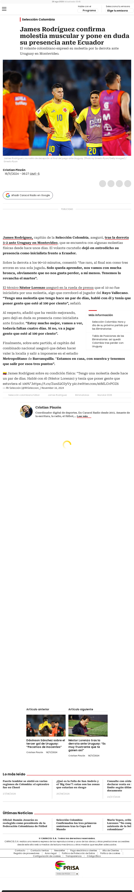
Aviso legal (51, 853)
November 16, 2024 (53, 388)
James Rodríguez (57, 395)
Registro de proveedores (26, 853)
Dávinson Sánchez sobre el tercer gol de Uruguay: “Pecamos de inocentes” (45, 743)
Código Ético (94, 856)
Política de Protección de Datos (78, 853)
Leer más (82, 416)
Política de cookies (110, 853)
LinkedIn (119, 183)
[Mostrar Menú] (4, 9)
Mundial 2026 (105, 395)
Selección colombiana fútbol (23, 395)
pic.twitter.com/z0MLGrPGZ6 (95, 384)
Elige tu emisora (117, 10)
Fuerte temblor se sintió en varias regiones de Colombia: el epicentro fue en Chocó (26, 784)
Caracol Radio (16, 9)
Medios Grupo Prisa (67, 874)
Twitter (110, 183)
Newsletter (59, 850)
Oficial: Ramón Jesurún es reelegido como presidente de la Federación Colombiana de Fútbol (25, 823)
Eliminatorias (82, 395)
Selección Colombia (38, 19)
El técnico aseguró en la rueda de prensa (48, 287)
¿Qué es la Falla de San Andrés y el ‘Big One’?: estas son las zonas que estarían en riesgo (78, 784)
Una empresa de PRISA (67, 865)
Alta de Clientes (110, 850)
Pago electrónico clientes (83, 850)
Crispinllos (28, 170)
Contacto (20, 850)
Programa (89, 10)
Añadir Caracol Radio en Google (30, 195)
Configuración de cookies (47, 856)
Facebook (102, 183)
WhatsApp (127, 183)
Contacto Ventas (40, 850)
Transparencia (73, 856)
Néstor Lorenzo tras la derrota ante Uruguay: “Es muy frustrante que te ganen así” (87, 745)
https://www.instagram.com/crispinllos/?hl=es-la (32, 170)
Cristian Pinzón (14, 170)
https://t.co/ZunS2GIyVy (51, 384)
